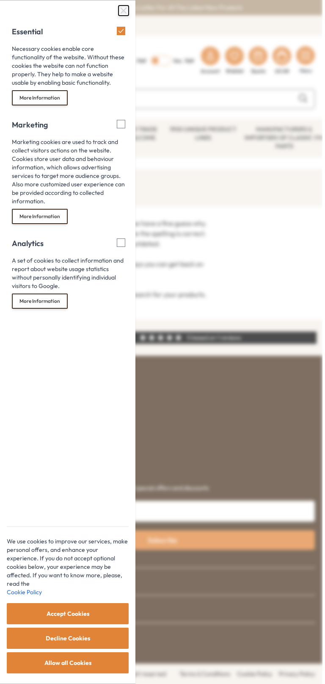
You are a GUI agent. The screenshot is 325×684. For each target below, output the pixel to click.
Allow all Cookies (67, 663)
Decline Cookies (68, 638)
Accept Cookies (68, 614)
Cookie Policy (24, 592)
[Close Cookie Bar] (123, 11)
